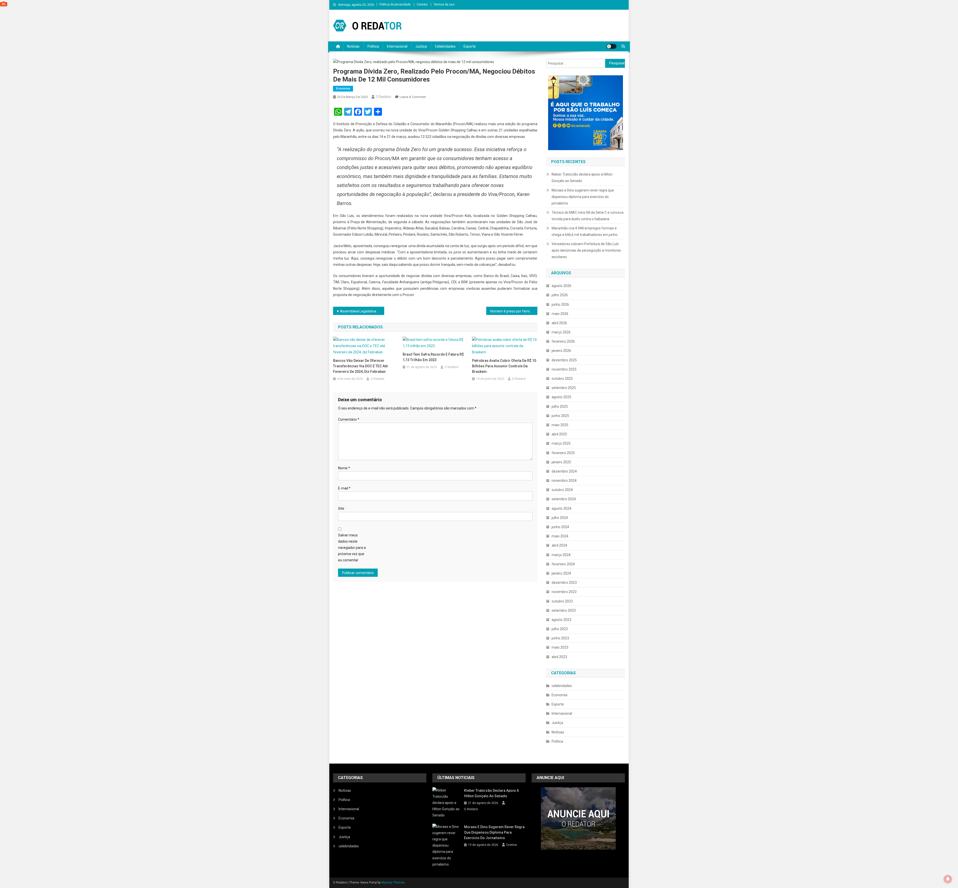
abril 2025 (559, 434)
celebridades (562, 686)
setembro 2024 (564, 499)
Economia (343, 88)
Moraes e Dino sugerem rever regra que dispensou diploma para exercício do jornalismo (583, 196)
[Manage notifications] (948, 879)
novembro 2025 (564, 369)
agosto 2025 (561, 397)
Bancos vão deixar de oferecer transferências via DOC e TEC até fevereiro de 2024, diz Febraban (360, 366)
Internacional (397, 46)
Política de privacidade (395, 4)
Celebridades (445, 46)
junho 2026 (560, 304)
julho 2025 (560, 406)
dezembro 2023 (564, 583)
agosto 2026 (561, 286)
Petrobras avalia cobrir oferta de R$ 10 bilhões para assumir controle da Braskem (504, 366)
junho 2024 (560, 527)
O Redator (383, 97)
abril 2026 (559, 323)
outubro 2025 (562, 379)
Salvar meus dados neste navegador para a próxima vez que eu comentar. (352, 547)
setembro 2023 (564, 610)
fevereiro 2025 (563, 453)
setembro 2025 (564, 388)
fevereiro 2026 (563, 341)
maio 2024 (560, 536)
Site (341, 508)
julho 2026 (560, 295)
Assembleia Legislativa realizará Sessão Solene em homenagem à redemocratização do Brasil (362, 311)
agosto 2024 (561, 508)
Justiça (421, 46)
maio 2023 (560, 647)
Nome (344, 468)
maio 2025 (560, 425)
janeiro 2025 (561, 462)
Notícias (353, 46)
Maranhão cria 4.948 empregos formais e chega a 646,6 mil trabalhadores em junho (584, 231)
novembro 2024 (564, 481)
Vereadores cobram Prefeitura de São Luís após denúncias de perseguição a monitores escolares (586, 250)
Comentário (348, 419)
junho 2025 (560, 416)
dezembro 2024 (564, 471)
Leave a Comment (413, 97)
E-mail (344, 488)
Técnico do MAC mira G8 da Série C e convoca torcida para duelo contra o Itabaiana (587, 215)
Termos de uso (444, 4)
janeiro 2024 (561, 573)
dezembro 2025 (564, 360)
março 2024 (561, 555)
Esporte (470, 46)
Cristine (511, 845)
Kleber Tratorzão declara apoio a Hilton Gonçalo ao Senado (582, 177)
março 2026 (561, 332)
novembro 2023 (564, 592)
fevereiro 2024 (563, 564)
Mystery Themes (393, 882)
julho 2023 (560, 629)
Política (373, 46)
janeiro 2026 (561, 351)
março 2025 (561, 443)
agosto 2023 (561, 620)
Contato (422, 4)
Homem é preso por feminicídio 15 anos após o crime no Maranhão (513, 311)
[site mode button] (611, 46)
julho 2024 (560, 518)
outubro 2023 (562, 601)
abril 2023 (559, 657)
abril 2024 (559, 545)
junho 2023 (560, 638)
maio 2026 (560, 314)
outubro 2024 (562, 490)
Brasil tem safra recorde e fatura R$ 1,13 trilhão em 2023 (433, 357)
